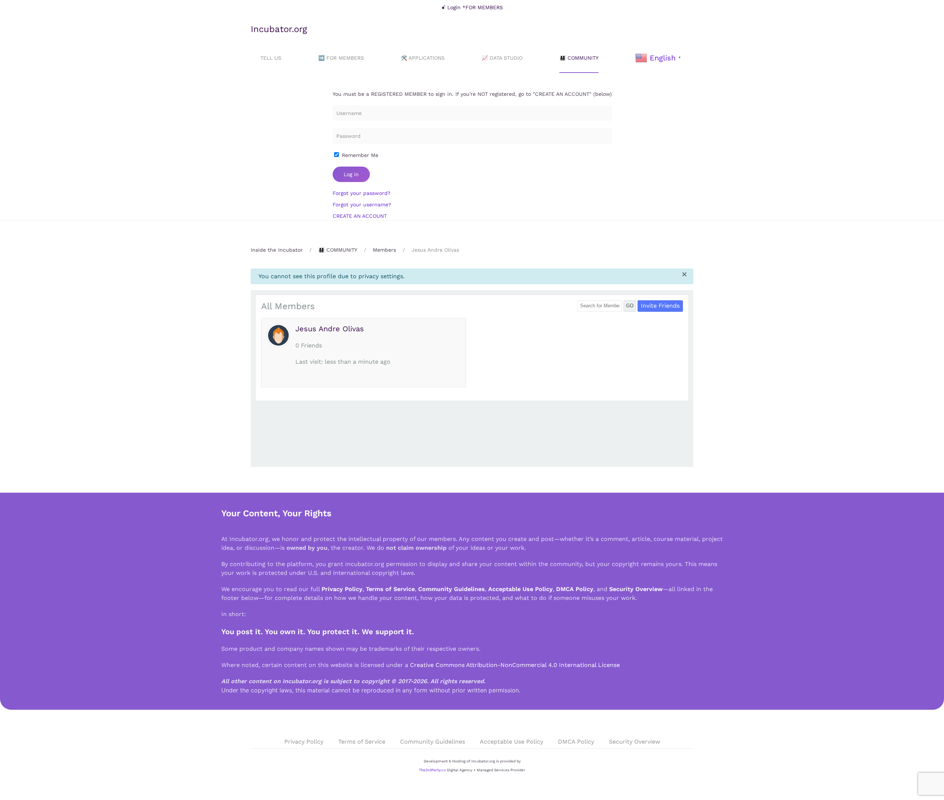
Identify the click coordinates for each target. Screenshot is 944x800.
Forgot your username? (362, 204)
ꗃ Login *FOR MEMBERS (472, 7)
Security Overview (636, 589)
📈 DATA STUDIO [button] (502, 58)
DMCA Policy (574, 589)
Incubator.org (279, 29)
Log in (351, 174)
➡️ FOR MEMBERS (341, 58)
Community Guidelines (451, 589)
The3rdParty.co (432, 770)
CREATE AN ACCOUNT (360, 216)
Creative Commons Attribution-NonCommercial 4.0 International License (515, 664)
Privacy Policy (342, 589)
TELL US (270, 58)
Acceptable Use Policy (520, 589)
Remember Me (359, 155)
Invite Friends (660, 305)
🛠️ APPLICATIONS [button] (423, 58)
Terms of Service (390, 589)
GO (630, 305)
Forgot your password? (362, 193)
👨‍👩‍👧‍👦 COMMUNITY (578, 58)
